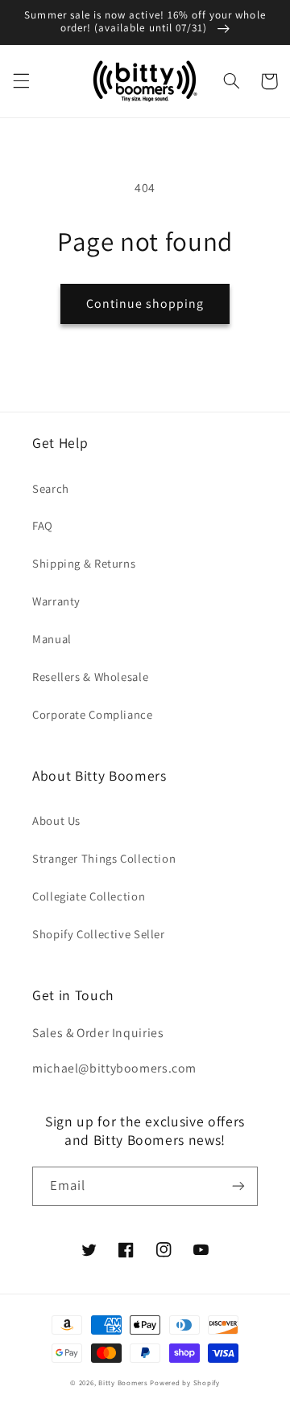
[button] (20, 81)
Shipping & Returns (83, 563)
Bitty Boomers (123, 1383)
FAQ (42, 525)
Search (50, 488)
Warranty (56, 601)
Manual (52, 638)
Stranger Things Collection (104, 858)
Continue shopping (145, 303)
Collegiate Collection (88, 896)
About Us (56, 820)
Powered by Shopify (184, 1383)
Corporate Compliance (92, 714)
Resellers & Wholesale (90, 676)
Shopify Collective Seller (98, 933)
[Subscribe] (238, 1186)
